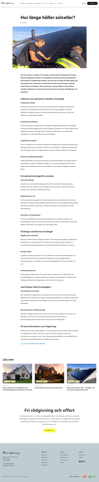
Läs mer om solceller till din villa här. (33, 344)
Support (84, 3)
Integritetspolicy (6, 476)
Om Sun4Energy (64, 455)
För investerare (64, 457)
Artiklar (62, 462)
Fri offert (92, 3)
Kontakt (60, 3)
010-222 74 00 (9, 463)
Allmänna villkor (18, 476)
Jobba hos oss (63, 460)
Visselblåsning (25, 476)
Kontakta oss (49, 430)
